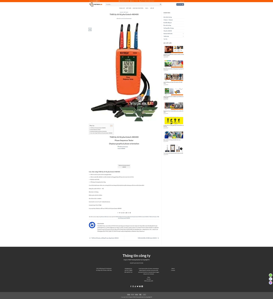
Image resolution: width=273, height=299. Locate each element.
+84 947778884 (128, 270)
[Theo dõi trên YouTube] (97, 1)
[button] (182, 1)
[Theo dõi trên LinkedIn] (96, 1)
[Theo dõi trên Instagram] (133, 286)
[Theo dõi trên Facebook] (89, 1)
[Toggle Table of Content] (110, 126)
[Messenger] (270, 282)
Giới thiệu (128, 8)
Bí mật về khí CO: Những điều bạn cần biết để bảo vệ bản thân (174, 126)
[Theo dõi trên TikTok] (92, 1)
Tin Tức (165, 39)
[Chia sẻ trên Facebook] (118, 212)
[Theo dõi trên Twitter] (93, 1)
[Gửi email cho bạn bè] (121, 212)
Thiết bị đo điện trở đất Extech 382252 (147, 238)
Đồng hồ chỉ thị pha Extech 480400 (134, 216)
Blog (146, 8)
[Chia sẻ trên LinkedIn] (126, 212)
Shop (148, 277)
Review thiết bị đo (124, 12)
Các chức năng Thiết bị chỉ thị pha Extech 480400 (101, 133)
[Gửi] (160, 4)
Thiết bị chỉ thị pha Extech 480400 (98, 127)
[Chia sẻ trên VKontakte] (125, 212)
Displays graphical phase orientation (99, 131)
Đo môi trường (167, 25)
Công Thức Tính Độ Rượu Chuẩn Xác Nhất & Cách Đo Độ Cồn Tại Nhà (174, 55)
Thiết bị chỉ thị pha (152, 216)
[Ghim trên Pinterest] (123, 212)
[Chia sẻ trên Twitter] (119, 212)
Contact (173, 270)
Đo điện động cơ (168, 22)
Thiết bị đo (166, 36)
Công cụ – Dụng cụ (168, 19)
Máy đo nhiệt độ (168, 30)
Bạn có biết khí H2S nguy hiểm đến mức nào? (172, 139)
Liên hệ (152, 8)
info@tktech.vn (128, 268)
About (173, 268)
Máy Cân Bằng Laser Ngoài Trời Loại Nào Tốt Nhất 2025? (173, 83)
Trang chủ (122, 8)
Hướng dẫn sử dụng (169, 28)
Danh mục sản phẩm (138, 8)
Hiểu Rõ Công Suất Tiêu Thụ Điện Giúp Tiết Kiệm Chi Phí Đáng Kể (173, 97)
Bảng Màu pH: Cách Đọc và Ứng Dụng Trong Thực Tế (173, 68)
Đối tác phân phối (148, 281)
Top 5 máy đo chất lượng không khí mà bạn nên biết (173, 153)
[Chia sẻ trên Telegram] (130, 212)
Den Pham (129, 18)
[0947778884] (270, 275)
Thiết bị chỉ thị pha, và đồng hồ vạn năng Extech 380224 (105, 238)
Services (149, 279)
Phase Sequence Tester (96, 129)
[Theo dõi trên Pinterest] (140, 286)
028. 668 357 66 (128, 272)
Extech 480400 (145, 216)
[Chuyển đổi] (183, 33)
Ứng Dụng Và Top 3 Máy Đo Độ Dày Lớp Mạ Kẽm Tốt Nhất (173, 112)
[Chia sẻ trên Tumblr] (128, 212)
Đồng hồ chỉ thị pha (123, 216)
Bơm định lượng (168, 17)
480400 (117, 216)
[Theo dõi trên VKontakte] (99, 1)
